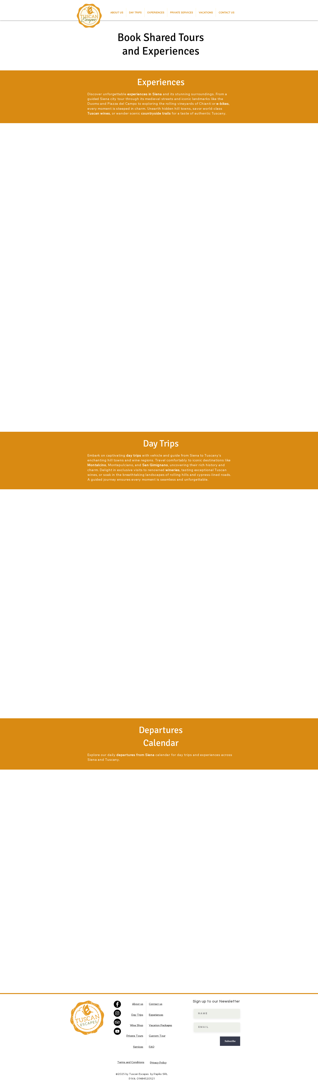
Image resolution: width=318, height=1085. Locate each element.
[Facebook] (117, 1004)
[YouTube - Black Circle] (117, 1031)
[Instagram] (117, 1013)
